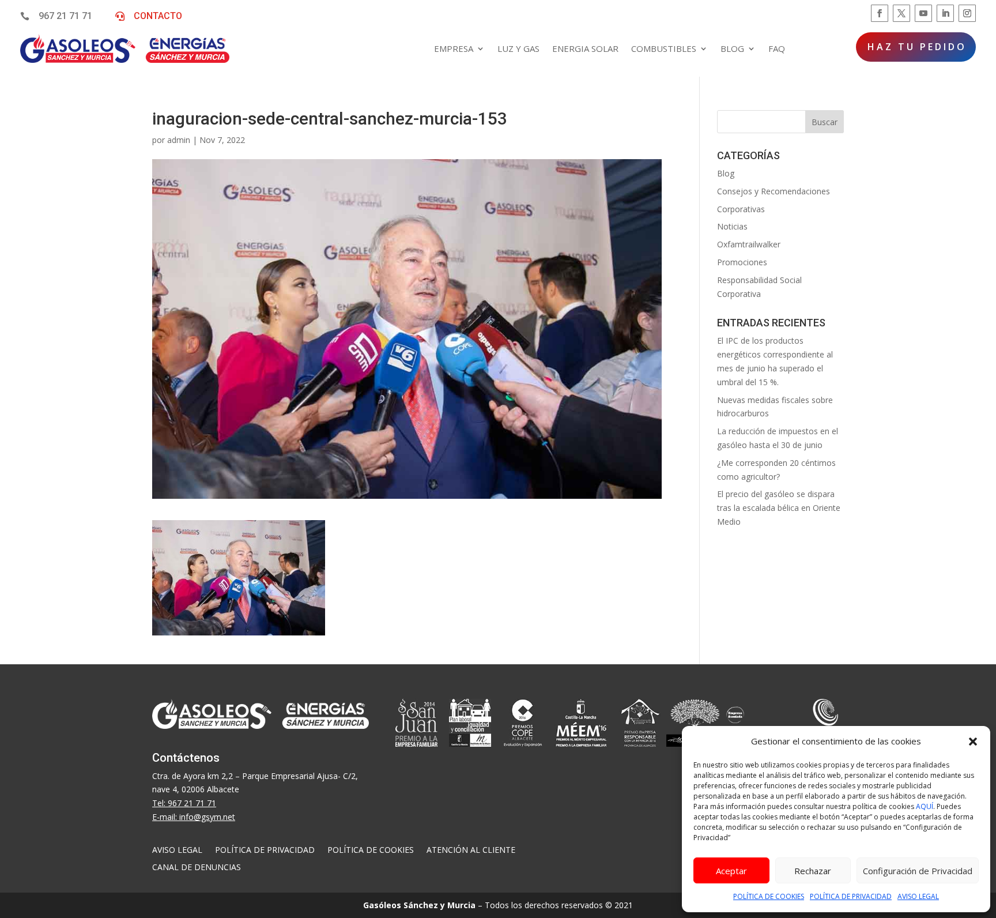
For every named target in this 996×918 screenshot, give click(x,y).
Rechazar (812, 870)
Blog (725, 173)
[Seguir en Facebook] (879, 13)
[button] (973, 741)
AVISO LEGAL (918, 896)
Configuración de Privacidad (917, 870)
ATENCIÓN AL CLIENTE (471, 850)
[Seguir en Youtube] (923, 13)
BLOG (732, 48)
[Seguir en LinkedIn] (945, 13)
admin (178, 139)
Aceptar (731, 870)
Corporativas (741, 209)
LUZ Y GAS (518, 48)
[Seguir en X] (901, 13)
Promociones (742, 262)
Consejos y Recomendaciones (773, 191)
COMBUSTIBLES (663, 48)
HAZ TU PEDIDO (917, 46)
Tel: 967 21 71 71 (184, 802)
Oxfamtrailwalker (748, 244)
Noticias (732, 226)
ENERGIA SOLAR (585, 48)
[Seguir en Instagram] (967, 13)
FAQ (776, 48)
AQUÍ (924, 806)
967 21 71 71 (65, 15)
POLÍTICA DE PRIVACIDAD (851, 896)
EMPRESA (453, 48)
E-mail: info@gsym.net (193, 816)
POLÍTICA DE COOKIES (768, 896)
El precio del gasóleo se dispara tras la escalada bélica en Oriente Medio (778, 507)
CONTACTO (158, 15)
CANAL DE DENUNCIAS (196, 867)
